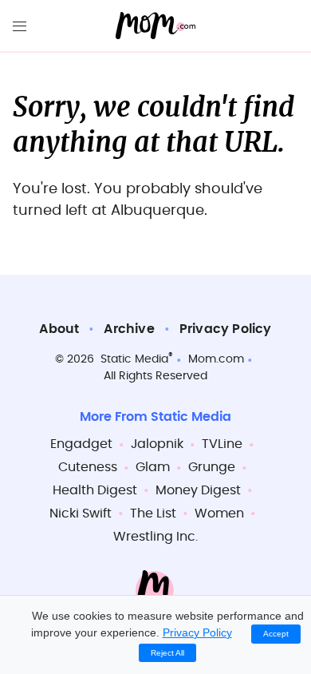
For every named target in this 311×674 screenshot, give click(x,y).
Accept (276, 633)
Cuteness (87, 467)
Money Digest (198, 490)
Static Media (134, 359)
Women (219, 513)
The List (153, 513)
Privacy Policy (225, 329)
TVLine (222, 444)
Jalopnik (157, 444)
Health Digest (95, 490)
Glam (153, 467)
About (59, 329)
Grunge (211, 467)
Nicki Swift (80, 513)
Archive (129, 329)
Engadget (81, 444)
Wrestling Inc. (155, 536)
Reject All (167, 652)
